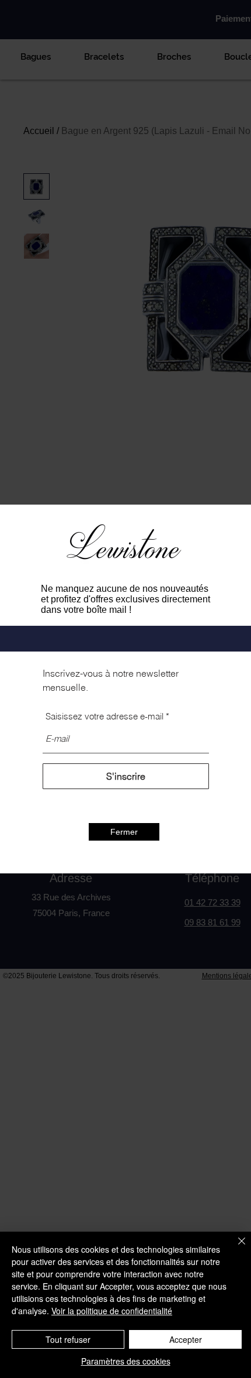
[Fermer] (235, 1248)
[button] (124, 832)
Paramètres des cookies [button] (125, 1361)
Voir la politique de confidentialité (111, 1311)
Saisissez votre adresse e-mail (104, 716)
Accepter (185, 1339)
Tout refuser (68, 1339)
